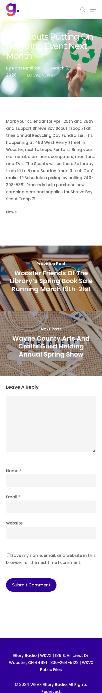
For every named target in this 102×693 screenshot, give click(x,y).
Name (13, 471)
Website (14, 523)
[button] (93, 9)
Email (13, 497)
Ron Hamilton (26, 68)
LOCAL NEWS (40, 75)
